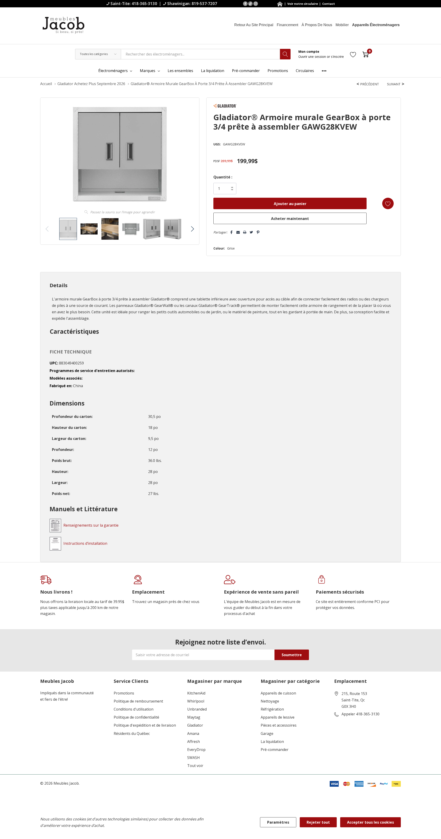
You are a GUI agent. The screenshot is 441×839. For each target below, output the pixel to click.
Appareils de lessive (277, 717)
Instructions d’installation (85, 543)
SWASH (193, 758)
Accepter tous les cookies (370, 822)
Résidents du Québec (132, 733)
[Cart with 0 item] (365, 54)
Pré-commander (274, 749)
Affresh (193, 741)
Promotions (124, 693)
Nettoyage (270, 701)
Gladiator (195, 725)
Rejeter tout (318, 822)
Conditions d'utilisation (133, 709)
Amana (193, 733)
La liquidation (272, 741)
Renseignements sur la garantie (91, 525)
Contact (328, 4)
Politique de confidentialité (136, 717)
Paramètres (278, 822)
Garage (267, 733)
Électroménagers (113, 70)
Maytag (193, 717)
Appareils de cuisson (278, 693)
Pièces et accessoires (279, 725)
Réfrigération (272, 709)
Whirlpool (195, 701)
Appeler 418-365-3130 (360, 714)
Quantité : (222, 177)
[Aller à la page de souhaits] (353, 54)
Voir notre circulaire (303, 4)
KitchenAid (196, 693)
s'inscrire (337, 56)
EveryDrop (196, 749)
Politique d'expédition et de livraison (145, 725)
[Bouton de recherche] (285, 54)
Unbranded (197, 709)
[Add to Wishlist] (388, 203)
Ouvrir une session (312, 56)
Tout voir (195, 766)
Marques (147, 70)
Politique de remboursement (138, 701)
